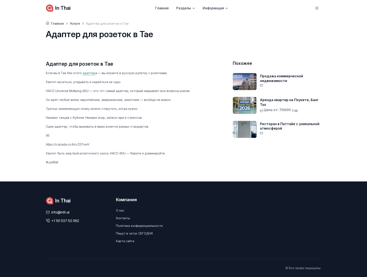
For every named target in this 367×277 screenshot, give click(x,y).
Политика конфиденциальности (139, 226)
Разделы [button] (183, 8)
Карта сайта (125, 241)
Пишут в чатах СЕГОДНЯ (134, 233)
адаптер (89, 73)
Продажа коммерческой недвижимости (281, 78)
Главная (162, 8)
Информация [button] (213, 8)
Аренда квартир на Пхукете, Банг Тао (289, 102)
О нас (120, 210)
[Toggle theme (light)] (317, 8)
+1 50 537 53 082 (65, 221)
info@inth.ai (60, 212)
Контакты (123, 218)
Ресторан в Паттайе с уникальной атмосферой (289, 126)
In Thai (63, 8)
